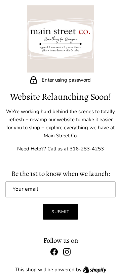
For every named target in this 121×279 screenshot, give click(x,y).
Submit (60, 212)
